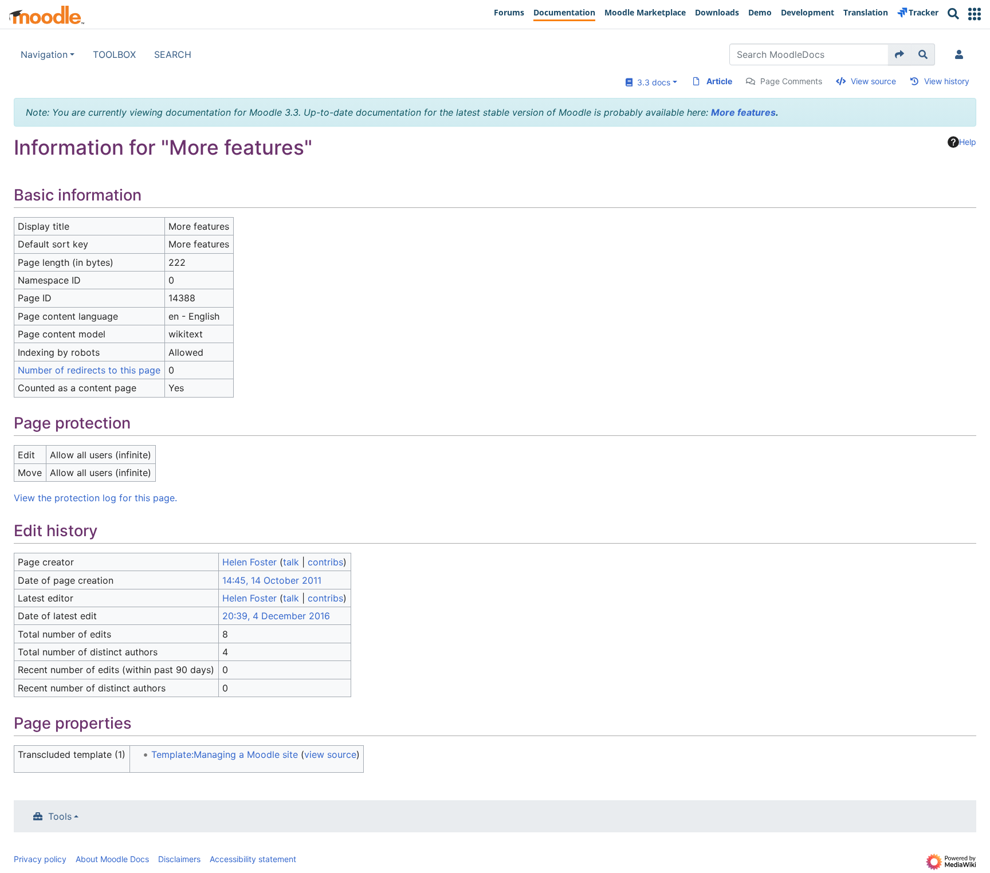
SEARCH (172, 54)
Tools (60, 816)
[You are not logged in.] (961, 54)
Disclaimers (179, 859)
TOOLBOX (114, 54)
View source (873, 81)
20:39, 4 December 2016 (276, 616)
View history (946, 81)
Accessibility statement (253, 859)
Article (719, 81)
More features (743, 112)
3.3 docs (651, 82)
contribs (325, 562)
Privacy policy (40, 859)
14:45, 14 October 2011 (271, 580)
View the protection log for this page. (95, 498)
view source (330, 754)
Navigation (44, 54)
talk (291, 562)
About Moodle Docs (112, 859)
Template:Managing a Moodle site (224, 754)
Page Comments (791, 81)
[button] (974, 14)
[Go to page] (900, 54)
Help (967, 142)
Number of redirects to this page (89, 370)
